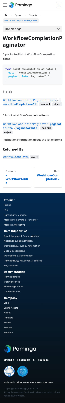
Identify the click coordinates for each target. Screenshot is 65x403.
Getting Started (12, 281)
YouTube (43, 360)
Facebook (23, 360)
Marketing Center (13, 286)
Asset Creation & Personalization (22, 236)
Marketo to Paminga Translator (21, 219)
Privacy (8, 327)
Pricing (7, 205)
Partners (8, 317)
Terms (7, 322)
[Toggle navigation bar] (5, 5)
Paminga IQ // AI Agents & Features (23, 260)
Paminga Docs (12, 276)
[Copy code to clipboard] (58, 68)
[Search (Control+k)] (59, 5)
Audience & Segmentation (18, 240)
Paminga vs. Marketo (15, 215)
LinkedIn (9, 360)
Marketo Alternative (14, 224)
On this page (13, 29)
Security (8, 332)
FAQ (6, 210)
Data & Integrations (14, 250)
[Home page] (6, 15)
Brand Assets (11, 307)
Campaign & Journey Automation (22, 245)
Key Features (11, 265)
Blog (6, 302)
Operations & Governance (18, 255)
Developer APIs (12, 291)
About (7, 312)
